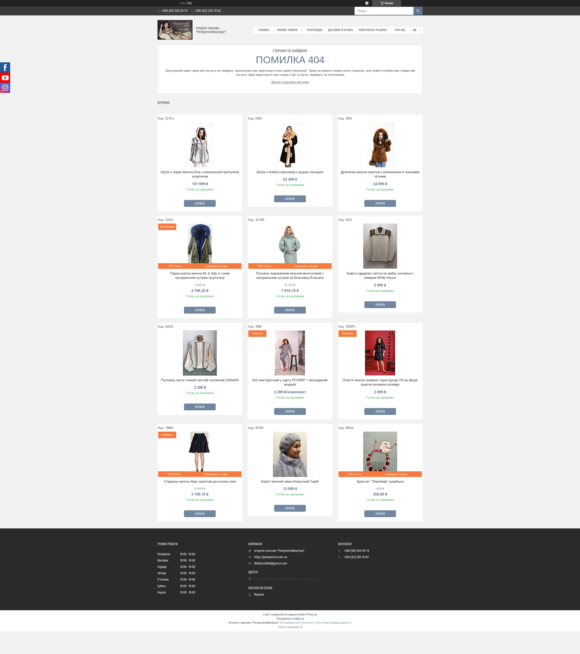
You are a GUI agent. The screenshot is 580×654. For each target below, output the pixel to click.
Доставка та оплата (340, 30)
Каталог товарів (287, 30)
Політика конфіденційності (334, 622)
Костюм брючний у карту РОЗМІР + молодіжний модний (289, 382)
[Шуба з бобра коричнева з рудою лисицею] (290, 145)
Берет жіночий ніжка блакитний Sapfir (290, 481)
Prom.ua (312, 614)
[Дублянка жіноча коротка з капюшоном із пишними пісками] (380, 145)
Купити (200, 203)
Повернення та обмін (372, 30)
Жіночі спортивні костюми (290, 82)
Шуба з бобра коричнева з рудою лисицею (289, 172)
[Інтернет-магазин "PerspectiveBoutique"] (175, 30)
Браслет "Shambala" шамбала (380, 481)
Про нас (400, 30)
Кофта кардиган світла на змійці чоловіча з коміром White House (380, 275)
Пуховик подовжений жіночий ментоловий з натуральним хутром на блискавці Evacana (290, 275)
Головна (263, 30)
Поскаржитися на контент (298, 622)
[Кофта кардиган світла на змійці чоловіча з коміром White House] (380, 246)
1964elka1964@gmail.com (270, 563)
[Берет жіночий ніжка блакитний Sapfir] (290, 454)
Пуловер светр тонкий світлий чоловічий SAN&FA (200, 380)
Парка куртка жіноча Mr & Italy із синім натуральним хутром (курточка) (200, 275)
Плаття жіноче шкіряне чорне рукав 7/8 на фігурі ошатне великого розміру (380, 382)
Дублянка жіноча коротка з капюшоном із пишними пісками (380, 174)
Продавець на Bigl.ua (290, 618)
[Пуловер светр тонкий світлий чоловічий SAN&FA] (200, 353)
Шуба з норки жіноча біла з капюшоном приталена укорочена (200, 174)
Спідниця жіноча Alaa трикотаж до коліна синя (200, 481)
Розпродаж (314, 30)
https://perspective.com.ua (270, 557)
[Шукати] (418, 11)
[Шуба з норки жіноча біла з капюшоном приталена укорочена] (200, 145)
